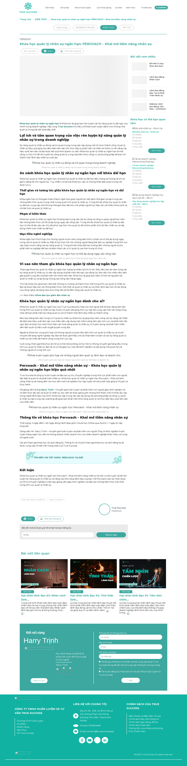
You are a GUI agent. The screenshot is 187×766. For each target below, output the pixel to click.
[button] (39, 680)
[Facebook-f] (82, 740)
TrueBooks (146, 7)
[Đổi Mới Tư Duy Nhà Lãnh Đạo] (139, 66)
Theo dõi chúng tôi (72, 51)
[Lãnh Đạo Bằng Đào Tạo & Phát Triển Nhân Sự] (139, 93)
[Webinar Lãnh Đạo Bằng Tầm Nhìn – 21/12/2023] (139, 107)
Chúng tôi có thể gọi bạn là (112, 633)
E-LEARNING (161, 8)
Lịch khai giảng (104, 7)
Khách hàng (23, 727)
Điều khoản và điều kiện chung (145, 716)
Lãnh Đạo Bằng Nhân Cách (156, 78)
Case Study (62, 27)
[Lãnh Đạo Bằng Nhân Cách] (139, 80)
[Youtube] (90, 740)
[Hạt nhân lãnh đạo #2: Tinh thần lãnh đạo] (93, 573)
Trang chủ (25, 19)
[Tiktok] (97, 740)
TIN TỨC (126, 27)
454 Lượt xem (30, 51)
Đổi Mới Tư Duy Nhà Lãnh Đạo (156, 64)
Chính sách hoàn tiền (139, 725)
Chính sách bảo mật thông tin (144, 719)
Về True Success (25, 733)
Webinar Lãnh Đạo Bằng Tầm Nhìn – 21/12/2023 (157, 106)
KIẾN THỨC (41, 19)
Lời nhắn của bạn (107, 652)
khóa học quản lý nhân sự (33, 500)
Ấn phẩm (21, 724)
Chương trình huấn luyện (30, 721)
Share (50, 51)
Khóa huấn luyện (83, 7)
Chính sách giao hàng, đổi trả (143, 722)
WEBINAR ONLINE (85, 27)
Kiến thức (130, 7)
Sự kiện (118, 7)
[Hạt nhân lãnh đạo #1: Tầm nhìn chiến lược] (142, 573)
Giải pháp (64, 7)
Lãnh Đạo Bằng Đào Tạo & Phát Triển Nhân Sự (156, 93)
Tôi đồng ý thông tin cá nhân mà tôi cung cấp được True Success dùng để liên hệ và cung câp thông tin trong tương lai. (129, 665)
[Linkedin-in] (105, 740)
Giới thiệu (49, 7)
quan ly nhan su (56, 500)
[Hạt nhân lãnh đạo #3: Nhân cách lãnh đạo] (44, 573)
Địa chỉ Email (105, 642)
